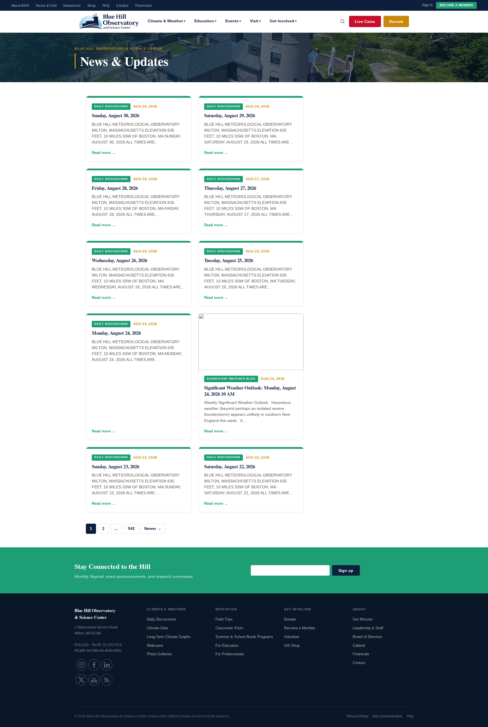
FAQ (106, 6)
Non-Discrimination (387, 716)
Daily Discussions (161, 619)
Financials (143, 6)
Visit (255, 21)
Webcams (155, 645)
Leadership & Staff (368, 628)
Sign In (427, 5)
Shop (91, 6)
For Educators (227, 645)
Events (233, 21)
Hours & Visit (46, 6)
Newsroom (71, 6)
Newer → (152, 528)
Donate (396, 21)
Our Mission (362, 619)
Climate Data (157, 628)
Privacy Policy (357, 716)
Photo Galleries (159, 654)
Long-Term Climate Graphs (169, 637)
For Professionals (229, 654)
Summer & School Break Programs (244, 637)
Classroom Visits (229, 628)
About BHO (20, 6)
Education (205, 21)
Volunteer (291, 637)
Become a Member (456, 5)
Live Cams (365, 21)
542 (131, 528)
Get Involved (283, 21)
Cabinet (359, 645)
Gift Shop (292, 645)
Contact (122, 6)
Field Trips (224, 619)
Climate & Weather (166, 21)
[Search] (343, 21)
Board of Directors (367, 637)
